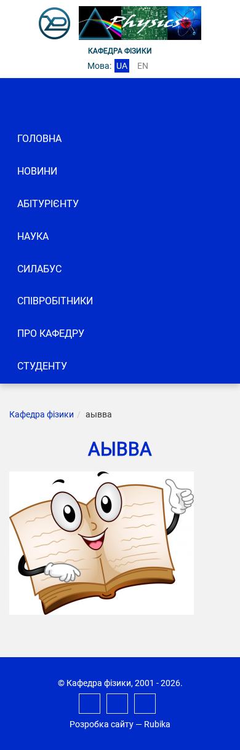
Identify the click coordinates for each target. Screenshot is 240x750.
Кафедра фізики (41, 414)
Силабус (39, 269)
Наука (33, 236)
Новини (37, 171)
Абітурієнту (48, 204)
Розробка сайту (102, 724)
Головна (39, 138)
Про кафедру (50, 333)
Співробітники (55, 301)
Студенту (42, 366)
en (142, 66)
